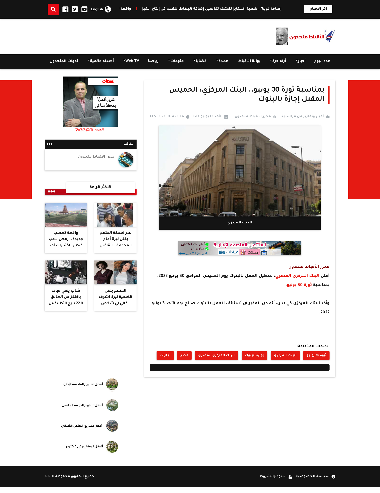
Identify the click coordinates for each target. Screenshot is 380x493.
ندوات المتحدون (64, 61)
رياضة (153, 61)
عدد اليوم (322, 61)
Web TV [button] (132, 61)
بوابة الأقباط (249, 61)
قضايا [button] (201, 61)
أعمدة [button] (223, 61)
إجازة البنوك (254, 355)
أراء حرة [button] (279, 61)
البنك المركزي (285, 355)
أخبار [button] (302, 61)
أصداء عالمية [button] (102, 61)
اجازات (165, 355)
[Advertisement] (117, 35)
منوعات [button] (177, 61)
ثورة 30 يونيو (299, 285)
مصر (184, 355)
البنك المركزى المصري (298, 276)
